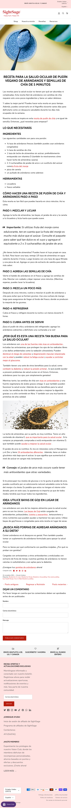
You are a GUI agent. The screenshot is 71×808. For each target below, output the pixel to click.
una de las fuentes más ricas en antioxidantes (42, 344)
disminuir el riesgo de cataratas (17, 354)
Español (64, 7)
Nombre (6, 601)
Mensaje (6, 620)
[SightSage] (11, 13)
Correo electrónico (9, 611)
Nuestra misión (28, 21)
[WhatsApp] (26, 710)
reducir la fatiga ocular (33, 357)
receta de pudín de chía (44, 118)
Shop (16, 21)
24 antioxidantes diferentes (30, 452)
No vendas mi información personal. (56, 800)
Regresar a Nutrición (35, 584)
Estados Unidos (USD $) (61, 2)
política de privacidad (61, 795)
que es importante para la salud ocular (44, 437)
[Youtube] (16, 710)
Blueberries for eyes (15, 577)
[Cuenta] (58, 13)
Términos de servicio (61, 797)
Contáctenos (9, 730)
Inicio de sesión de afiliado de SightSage (22, 721)
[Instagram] (12, 710)
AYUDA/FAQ (10, 734)
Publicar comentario (14, 638)
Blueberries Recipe (27, 577)
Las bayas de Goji (32, 511)
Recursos (54, 21)
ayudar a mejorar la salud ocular (36, 443)
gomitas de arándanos (26, 567)
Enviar (9, 704)
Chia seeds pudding (53, 577)
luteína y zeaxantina (38, 514)
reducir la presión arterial (35, 368)
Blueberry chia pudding (40, 577)
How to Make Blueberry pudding (23, 579)
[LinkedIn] (30, 710)
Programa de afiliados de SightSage (20, 725)
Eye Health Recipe (8, 579)
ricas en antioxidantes (50, 380)
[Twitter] (5, 710)
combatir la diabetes (12, 368)
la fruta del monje (20, 166)
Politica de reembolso (46, 797)
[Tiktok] (19, 710)
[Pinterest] (23, 710)
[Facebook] (8, 710)
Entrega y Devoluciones (46, 795)
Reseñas (42, 21)
